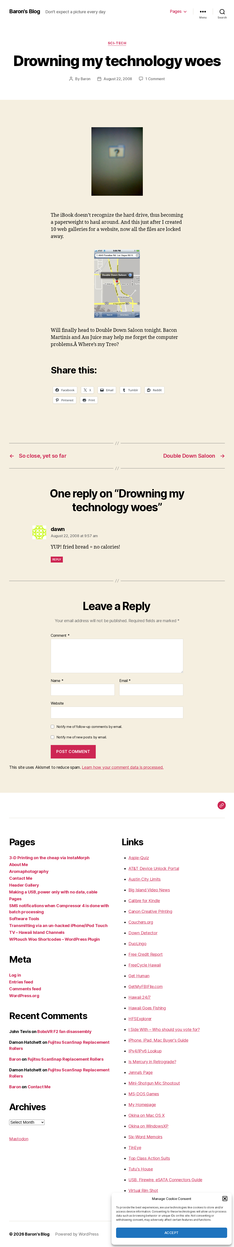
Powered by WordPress (77, 1234)
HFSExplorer (140, 1018)
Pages (176, 11)
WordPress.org (24, 995)
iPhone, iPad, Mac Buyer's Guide (158, 1040)
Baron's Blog (24, 11)
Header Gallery (24, 885)
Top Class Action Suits (149, 1158)
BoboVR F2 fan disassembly (64, 1031)
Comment (60, 636)
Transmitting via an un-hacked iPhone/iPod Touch (58, 925)
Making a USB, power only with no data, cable (53, 892)
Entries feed (21, 982)
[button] (225, 1198)
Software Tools (24, 918)
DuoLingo (137, 943)
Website (57, 703)
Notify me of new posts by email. (81, 737)
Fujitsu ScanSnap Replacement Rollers (66, 1059)
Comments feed (25, 988)
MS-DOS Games (143, 1093)
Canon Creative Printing (150, 911)
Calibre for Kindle (144, 900)
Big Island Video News (149, 890)
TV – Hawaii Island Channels (36, 932)
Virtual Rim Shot (143, 1190)
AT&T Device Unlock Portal (153, 868)
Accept (172, 1233)
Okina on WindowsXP (148, 1126)
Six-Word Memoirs (145, 1136)
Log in (15, 975)
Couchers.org (140, 922)
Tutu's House (140, 1169)
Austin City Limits (144, 879)
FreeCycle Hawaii (144, 965)
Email (125, 681)
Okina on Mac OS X (146, 1115)
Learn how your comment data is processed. (122, 767)
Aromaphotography (29, 871)
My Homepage (142, 1104)
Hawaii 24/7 (139, 997)
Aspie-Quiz (138, 857)
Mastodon (18, 1138)
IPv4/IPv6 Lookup (145, 1051)
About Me (18, 864)
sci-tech (117, 43)
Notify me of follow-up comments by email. (89, 726)
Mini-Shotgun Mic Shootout (154, 1083)
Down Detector (142, 932)
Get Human (138, 975)
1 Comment (155, 79)
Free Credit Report (145, 954)
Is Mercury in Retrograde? (152, 1061)
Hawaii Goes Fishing (147, 1008)
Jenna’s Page (140, 1072)
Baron (86, 79)
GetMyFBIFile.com (145, 986)
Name (57, 681)
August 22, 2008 (118, 79)
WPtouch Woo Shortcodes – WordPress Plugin (54, 939)
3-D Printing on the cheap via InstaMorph (49, 857)
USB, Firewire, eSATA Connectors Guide (165, 1179)
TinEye (134, 1147)
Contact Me (20, 878)
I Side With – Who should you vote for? (164, 1029)
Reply (56, 559)
